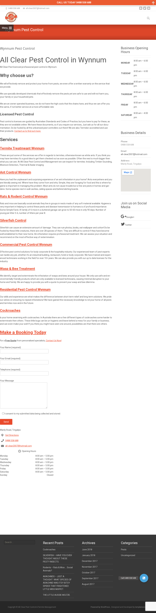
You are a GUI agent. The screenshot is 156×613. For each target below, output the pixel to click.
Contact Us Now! (54, 340)
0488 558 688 (11, 440)
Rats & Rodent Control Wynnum (24, 196)
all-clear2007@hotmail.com (18, 446)
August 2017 (88, 584)
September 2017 (90, 578)
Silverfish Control (13, 220)
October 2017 (88, 572)
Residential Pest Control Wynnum (25, 289)
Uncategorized (128, 555)
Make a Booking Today (23, 332)
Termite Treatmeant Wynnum (22, 148)
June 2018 (87, 549)
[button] (144, 578)
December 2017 (89, 561)
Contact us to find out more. (27, 131)
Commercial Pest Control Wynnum (26, 244)
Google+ (130, 217)
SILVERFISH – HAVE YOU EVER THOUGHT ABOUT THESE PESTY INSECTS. (57, 558)
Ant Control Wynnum (15, 172)
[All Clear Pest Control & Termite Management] (9, 17)
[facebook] (140, 9)
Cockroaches (10, 310)
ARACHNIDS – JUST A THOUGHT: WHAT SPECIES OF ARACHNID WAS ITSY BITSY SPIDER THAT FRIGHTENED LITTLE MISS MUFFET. (57, 582)
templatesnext (141, 607)
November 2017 (89, 567)
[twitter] (144, 9)
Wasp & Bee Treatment (17, 269)
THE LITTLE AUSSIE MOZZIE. (56, 595)
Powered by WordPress (100, 607)
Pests (123, 549)
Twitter (128, 225)
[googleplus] (148, 9)
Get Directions (12, 435)
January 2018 (88, 555)
